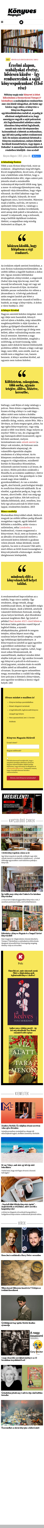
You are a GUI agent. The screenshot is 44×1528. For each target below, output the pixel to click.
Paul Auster (15, 621)
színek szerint (29, 442)
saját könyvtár (21, 60)
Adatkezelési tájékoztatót (15, 768)
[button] (2, 22)
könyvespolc (29, 60)
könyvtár (13, 60)
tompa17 (36, 60)
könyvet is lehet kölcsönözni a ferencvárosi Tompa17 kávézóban (21, 98)
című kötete (33, 621)
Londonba (25, 527)
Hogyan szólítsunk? (14, 751)
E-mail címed (12, 743)
